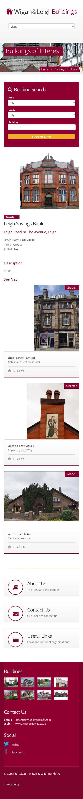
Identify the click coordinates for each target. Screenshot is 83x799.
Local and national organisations (48, 642)
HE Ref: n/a (18, 370)
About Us (36, 583)
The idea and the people (43, 590)
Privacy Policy (11, 784)
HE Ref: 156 (18, 547)
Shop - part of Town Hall (21, 357)
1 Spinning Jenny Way (20, 450)
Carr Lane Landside (19, 538)
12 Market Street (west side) (24, 362)
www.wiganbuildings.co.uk (30, 723)
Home (44, 69)
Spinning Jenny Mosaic (21, 445)
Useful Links (39, 636)
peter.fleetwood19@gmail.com (33, 720)
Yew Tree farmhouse (19, 534)
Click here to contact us (42, 616)
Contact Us (38, 610)
